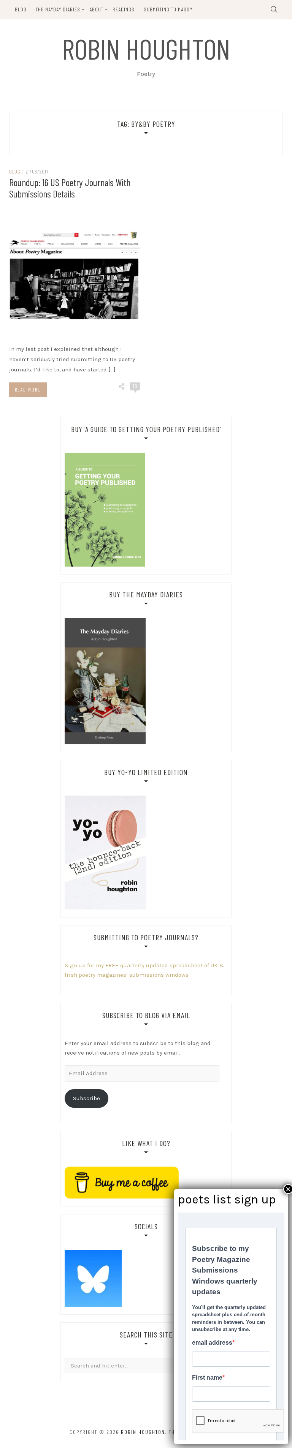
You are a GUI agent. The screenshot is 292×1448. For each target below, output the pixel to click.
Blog (21, 9)
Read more (28, 390)
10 (135, 386)
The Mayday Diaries (58, 9)
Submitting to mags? (168, 9)
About (96, 9)
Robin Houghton (146, 48)
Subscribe (86, 1098)
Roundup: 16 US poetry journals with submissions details (69, 187)
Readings (124, 9)
